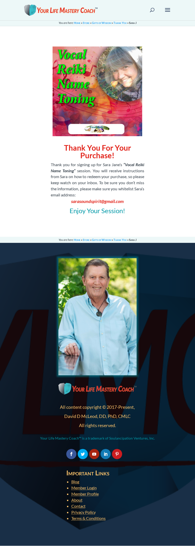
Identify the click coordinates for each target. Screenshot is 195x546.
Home (77, 22)
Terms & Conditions (88, 518)
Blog (75, 481)
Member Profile (85, 493)
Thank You (120, 22)
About (77, 499)
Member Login (84, 487)
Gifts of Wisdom (101, 22)
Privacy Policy (83, 512)
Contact (78, 506)
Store (86, 22)
